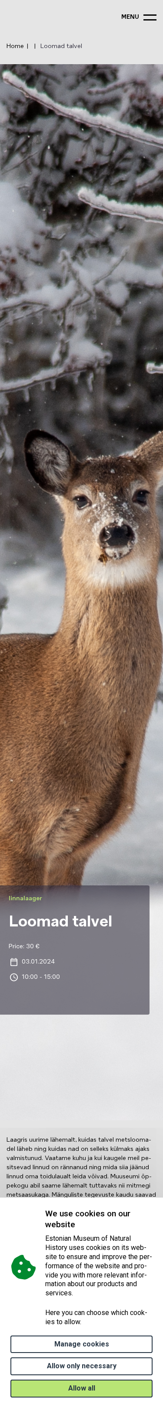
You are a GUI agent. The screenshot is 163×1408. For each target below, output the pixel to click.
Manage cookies (81, 1344)
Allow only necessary (81, 1366)
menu (130, 17)
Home (15, 46)
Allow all (81, 1388)
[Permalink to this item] (77, 1224)
